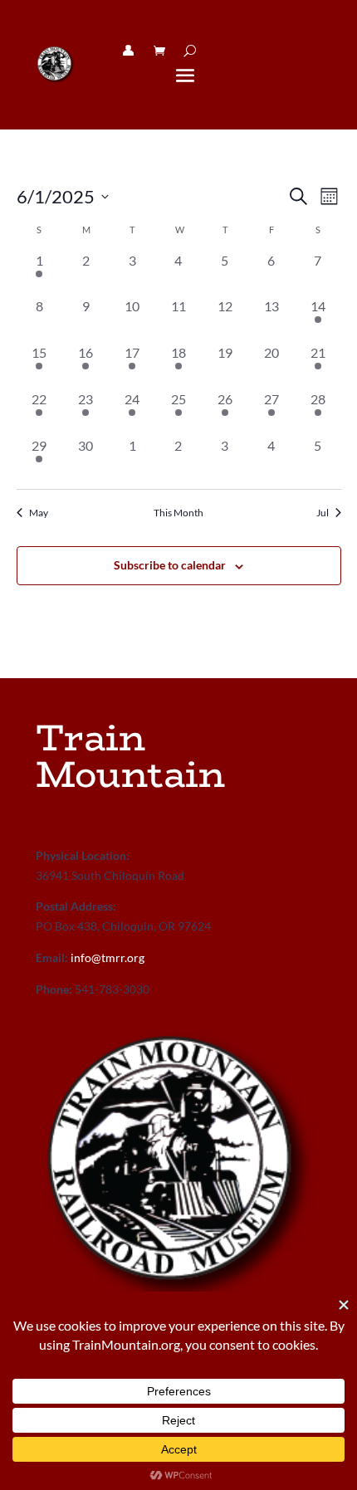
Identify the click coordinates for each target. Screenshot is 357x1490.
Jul (322, 512)
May (38, 512)
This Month (178, 512)
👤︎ (128, 50)
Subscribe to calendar (170, 565)
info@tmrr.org (107, 957)
